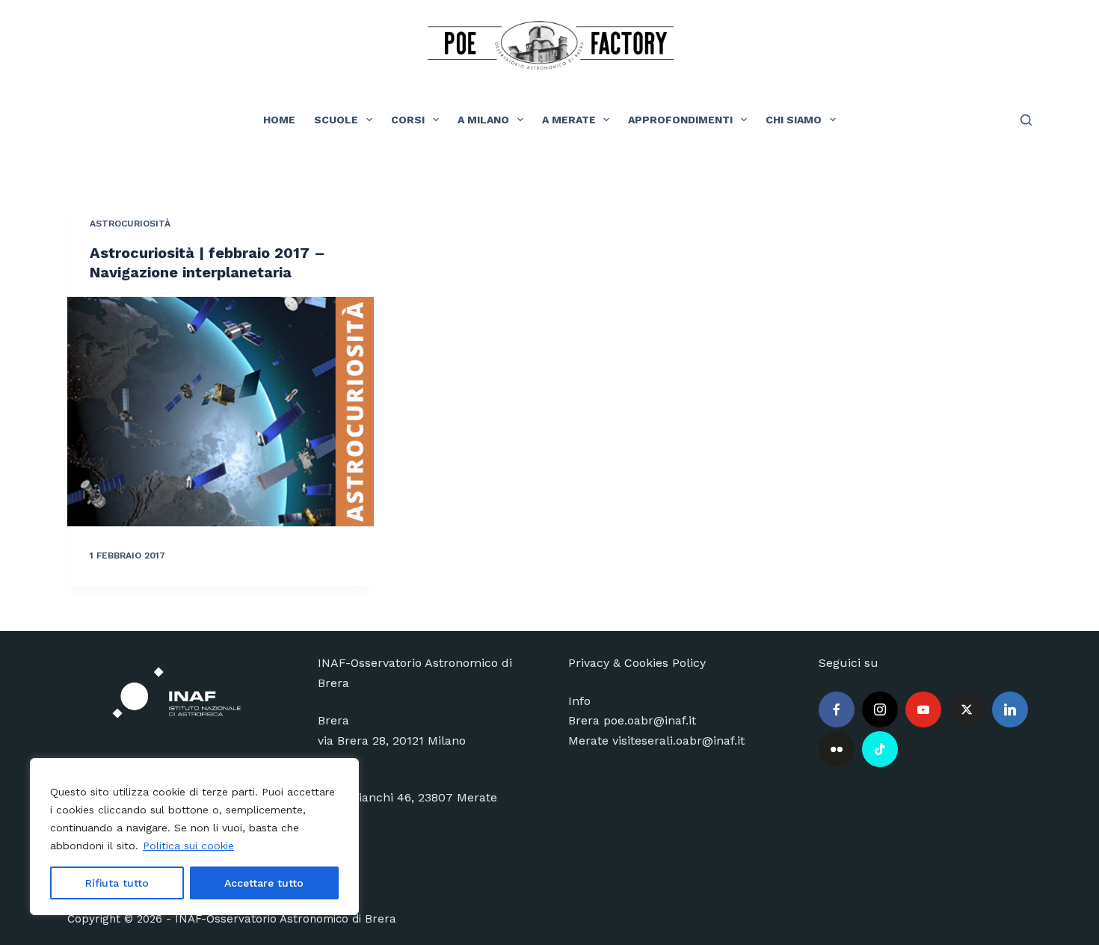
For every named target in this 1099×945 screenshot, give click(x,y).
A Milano (483, 120)
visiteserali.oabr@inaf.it (678, 740)
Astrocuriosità (130, 223)
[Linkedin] (1010, 709)
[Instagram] (880, 709)
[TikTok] (880, 749)
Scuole (336, 120)
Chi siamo (794, 120)
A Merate (569, 120)
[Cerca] (1026, 120)
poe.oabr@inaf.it (649, 720)
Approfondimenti (680, 120)
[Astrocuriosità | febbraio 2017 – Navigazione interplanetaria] (220, 412)
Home (279, 120)
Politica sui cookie (188, 846)
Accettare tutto (264, 883)
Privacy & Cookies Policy (637, 663)
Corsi (408, 120)
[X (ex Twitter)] (967, 709)
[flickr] (837, 749)
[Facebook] (837, 709)
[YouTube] (923, 709)
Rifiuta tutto (117, 883)
